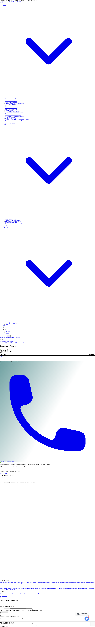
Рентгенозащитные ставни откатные (13, 111)
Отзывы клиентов (34, 593)
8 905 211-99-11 (19, 1)
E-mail (5, 609)
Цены (8, 337)
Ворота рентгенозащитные (11, 113)
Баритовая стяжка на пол (10, 118)
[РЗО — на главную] (1, 2)
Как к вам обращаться (5, 606)
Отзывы (7, 332)
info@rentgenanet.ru (4, 1)
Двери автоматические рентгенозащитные (14, 103)
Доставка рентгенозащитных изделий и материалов (16, 223)
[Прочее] (3, 327)
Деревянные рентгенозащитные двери (13, 105)
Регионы (7, 333)
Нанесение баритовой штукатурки (12, 220)
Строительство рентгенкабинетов (12, 224)
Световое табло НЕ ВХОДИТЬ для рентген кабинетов (17, 119)
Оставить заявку (10, 461)
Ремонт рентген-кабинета (10, 219)
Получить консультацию (28, 342)
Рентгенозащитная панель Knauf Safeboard (14, 116)
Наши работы (8, 331)
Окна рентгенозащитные (10, 104)
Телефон (2, 607)
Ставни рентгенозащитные (11, 102)
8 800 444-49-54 (12, 1)
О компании (8, 321)
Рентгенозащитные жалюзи (11, 108)
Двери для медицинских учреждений (13, 120)
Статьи (6, 324)
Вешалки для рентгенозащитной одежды (14, 106)
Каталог (2, 337)
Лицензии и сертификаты (11, 323)
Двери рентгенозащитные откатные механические (16, 122)
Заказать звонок (3, 335)
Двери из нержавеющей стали (11, 98)
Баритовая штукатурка (10, 117)
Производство (8, 322)
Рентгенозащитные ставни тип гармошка (14, 112)
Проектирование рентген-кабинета (13, 218)
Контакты (18, 337)
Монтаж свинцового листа (11, 222)
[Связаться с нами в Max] (47, 578)
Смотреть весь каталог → (10, 123)
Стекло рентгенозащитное (11, 109)
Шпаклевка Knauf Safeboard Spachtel (13, 115)
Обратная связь (3, 596)
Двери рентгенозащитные (11, 99)
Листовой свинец (9, 110)
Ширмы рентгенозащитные (11, 101)
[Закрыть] (0, 597)
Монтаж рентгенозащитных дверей (13, 221)
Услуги (5, 337)
